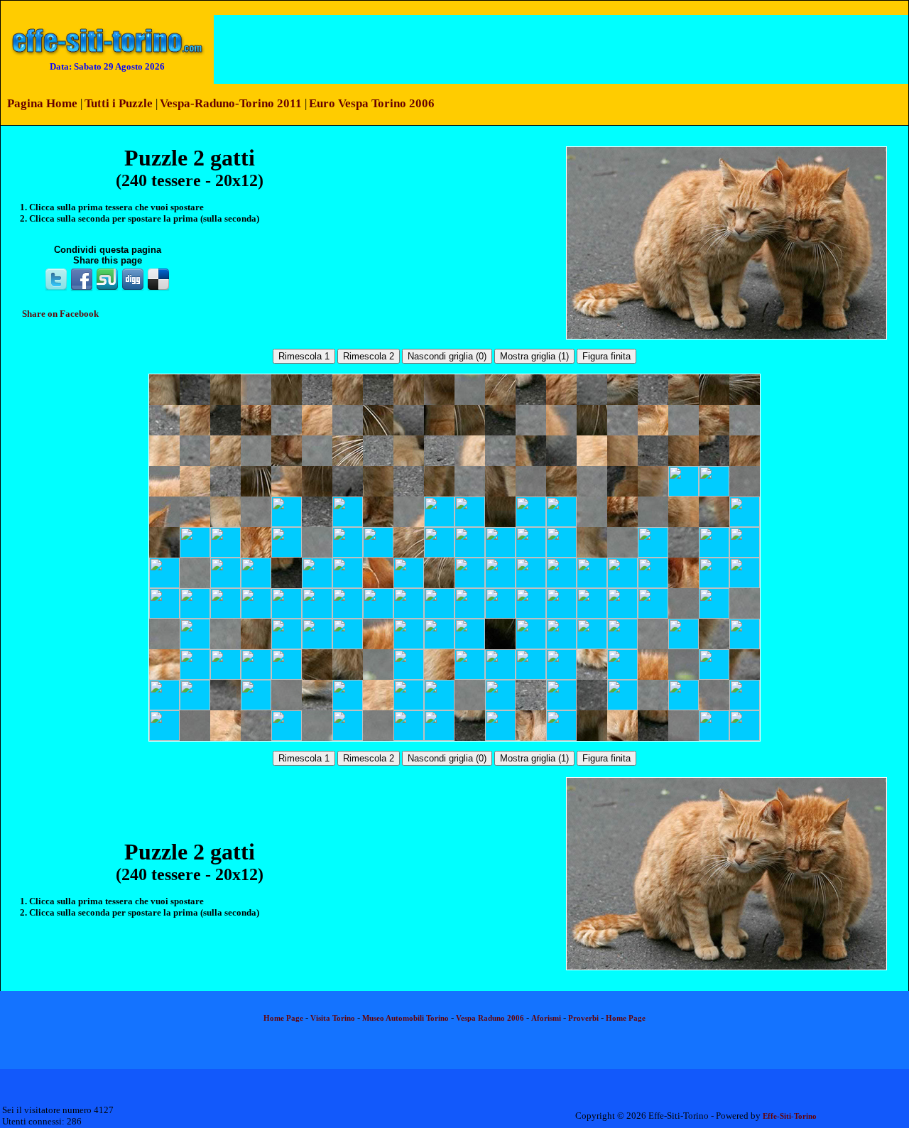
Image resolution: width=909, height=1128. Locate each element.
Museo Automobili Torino (405, 1018)
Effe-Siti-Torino (790, 1116)
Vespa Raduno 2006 (490, 1018)
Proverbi (583, 1018)
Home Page (283, 1018)
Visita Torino (332, 1018)
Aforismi (546, 1018)
